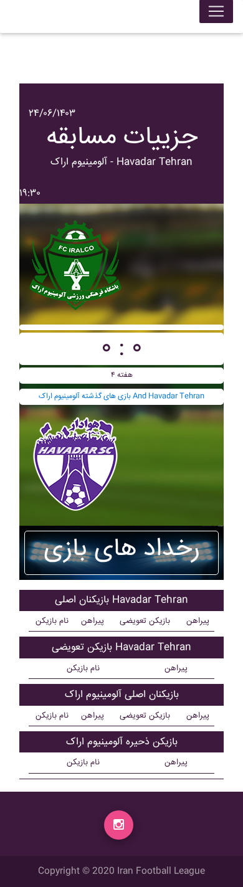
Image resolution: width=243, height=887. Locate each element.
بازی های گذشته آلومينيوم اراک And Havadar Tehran (121, 396)
